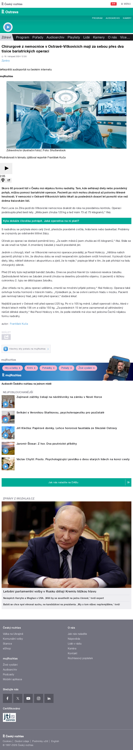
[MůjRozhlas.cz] (6, 76)
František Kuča (19, 323)
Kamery (127, 18)
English (55, 741)
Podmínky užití (40, 741)
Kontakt (72, 653)
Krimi (30, 367)
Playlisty (74, 37)
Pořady (37, 37)
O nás (112, 37)
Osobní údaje (22, 741)
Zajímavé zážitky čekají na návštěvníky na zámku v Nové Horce (59, 397)
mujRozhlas (8, 359)
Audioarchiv (113, 18)
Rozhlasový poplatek (80, 658)
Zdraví (6, 37)
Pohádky (47, 367)
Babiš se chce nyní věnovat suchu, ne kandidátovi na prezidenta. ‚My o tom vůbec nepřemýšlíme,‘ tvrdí (61, 604)
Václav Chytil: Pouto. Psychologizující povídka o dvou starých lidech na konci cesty (73, 459)
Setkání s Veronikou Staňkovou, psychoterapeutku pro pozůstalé (60, 412)
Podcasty (8, 674)
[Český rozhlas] (12, 4)
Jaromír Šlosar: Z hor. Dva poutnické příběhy (47, 443)
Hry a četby (11, 367)
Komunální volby (13, 638)
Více (125, 37)
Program (97, 18)
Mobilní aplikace (12, 679)
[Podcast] (3, 180)
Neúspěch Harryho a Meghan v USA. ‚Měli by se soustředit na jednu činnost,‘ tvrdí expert (53, 598)
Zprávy (6, 60)
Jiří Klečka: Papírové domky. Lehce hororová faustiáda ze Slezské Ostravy (67, 428)
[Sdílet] (9, 180)
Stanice (7, 643)
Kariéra (72, 648)
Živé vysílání (85, 367)
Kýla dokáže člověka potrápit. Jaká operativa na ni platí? (41, 220)
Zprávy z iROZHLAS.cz (19, 498)
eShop (7, 648)
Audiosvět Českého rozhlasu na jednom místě (26, 383)
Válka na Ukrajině (13, 633)
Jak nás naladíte (77, 633)
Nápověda (74, 638)
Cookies (7, 741)
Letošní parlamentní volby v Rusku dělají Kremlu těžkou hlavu (49, 591)
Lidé (86, 37)
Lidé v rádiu (75, 643)
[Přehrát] (6, 168)
